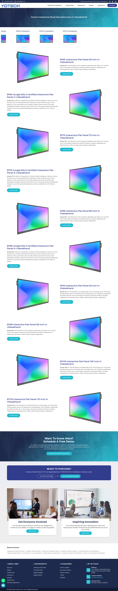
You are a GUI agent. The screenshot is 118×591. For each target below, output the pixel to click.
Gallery (9, 570)
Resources (81, 5)
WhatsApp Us (21, 1)
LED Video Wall (37, 570)
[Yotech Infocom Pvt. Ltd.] (10, 5)
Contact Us (101, 5)
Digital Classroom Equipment (51, 553)
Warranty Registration (13, 582)
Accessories (69, 5)
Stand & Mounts (64, 572)
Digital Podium (37, 575)
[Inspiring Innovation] (85, 504)
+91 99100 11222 (8, 1)
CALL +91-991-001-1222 (69, 476)
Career (91, 5)
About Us (9, 567)
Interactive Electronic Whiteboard (88, 551)
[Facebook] (109, 1)
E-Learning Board (36, 553)
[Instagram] (115, 1)
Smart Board (25, 553)
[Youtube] (112, 1)
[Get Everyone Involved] (32, 504)
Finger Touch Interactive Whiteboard (94, 553)
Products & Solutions (54, 5)
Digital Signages (38, 572)
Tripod (62, 575)
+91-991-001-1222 (97, 577)
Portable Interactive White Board (71, 553)
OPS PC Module (64, 567)
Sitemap (9, 577)
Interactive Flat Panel (39, 567)
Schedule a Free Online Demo (59, 453)
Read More (32, 531)
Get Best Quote (45, 476)
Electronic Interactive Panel (50, 551)
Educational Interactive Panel (15, 551)
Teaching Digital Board (13, 553)
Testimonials (10, 572)
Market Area (10, 580)
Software (62, 577)
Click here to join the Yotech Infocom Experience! (94, 1)
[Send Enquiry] (3, 585)
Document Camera (65, 570)
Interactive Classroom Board (68, 551)
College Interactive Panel (33, 551)
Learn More (66, 74)
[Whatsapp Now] (3, 581)
